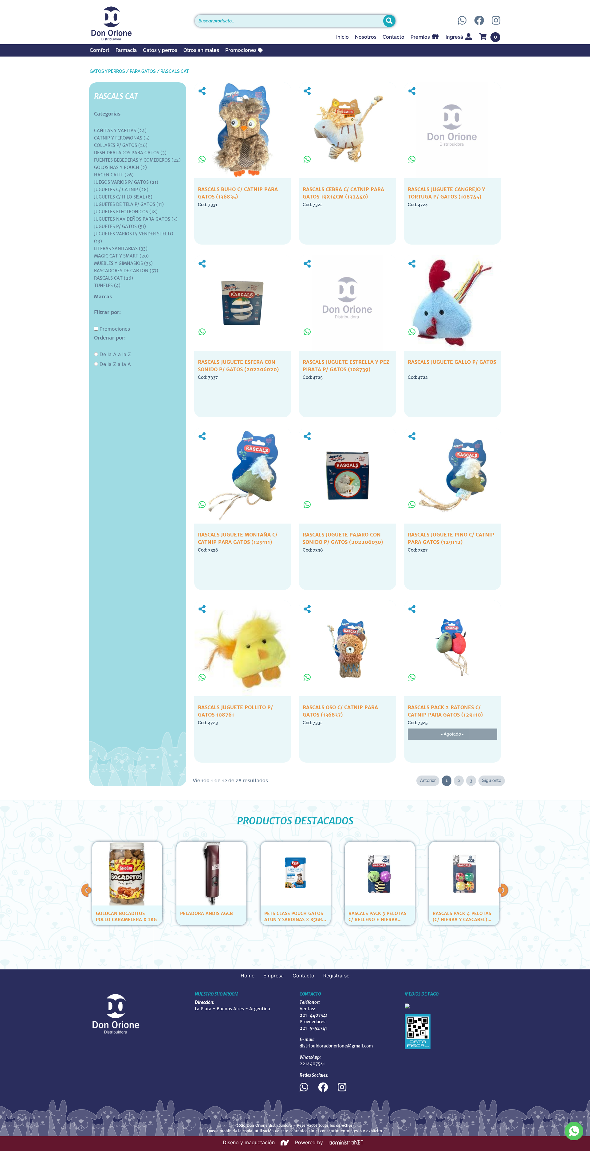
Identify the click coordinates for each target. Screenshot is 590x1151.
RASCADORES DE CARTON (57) (126, 270)
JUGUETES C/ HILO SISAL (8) (123, 197)
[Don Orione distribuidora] (138, 23)
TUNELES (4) (107, 285)
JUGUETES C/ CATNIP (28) (121, 189)
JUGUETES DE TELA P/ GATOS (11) (129, 204)
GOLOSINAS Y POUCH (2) (120, 167)
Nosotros (365, 37)
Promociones (241, 50)
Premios (421, 37)
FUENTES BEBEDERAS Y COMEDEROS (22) (137, 160)
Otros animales (201, 50)
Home (247, 975)
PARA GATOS (143, 71)
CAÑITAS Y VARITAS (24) (120, 130)
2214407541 (312, 1064)
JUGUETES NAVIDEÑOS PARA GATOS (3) (136, 219)
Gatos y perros (160, 50)
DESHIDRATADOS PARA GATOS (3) (130, 152)
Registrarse (336, 975)
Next (503, 890)
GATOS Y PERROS (107, 71)
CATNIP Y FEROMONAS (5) (122, 138)
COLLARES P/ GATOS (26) (121, 145)
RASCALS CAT (174, 71)
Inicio (342, 37)
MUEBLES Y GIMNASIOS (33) (123, 263)
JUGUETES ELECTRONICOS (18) (126, 211)
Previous (87, 890)
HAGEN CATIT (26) (114, 175)
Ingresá (455, 37)
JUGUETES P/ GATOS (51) (120, 226)
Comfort (99, 50)
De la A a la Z (115, 354)
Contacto (393, 37)
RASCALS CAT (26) (113, 278)
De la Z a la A (115, 364)
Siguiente (491, 780)
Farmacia (126, 50)
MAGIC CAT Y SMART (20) (121, 256)
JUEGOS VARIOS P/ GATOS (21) (126, 182)
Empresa (273, 975)
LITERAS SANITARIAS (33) (121, 248)
